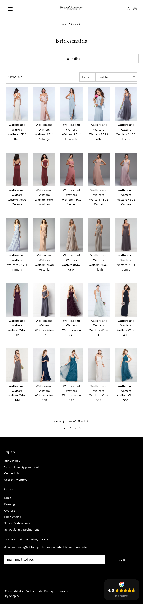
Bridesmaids (12, 517)
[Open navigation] (21, 9)
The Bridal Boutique (43, 591)
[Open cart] (135, 9)
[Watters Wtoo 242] (71, 300)
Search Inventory (15, 479)
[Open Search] (128, 9)
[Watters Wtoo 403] (126, 300)
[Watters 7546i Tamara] (17, 235)
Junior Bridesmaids (17, 523)
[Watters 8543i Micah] (99, 235)
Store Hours (12, 460)
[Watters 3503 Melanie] (17, 169)
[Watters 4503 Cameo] (126, 169)
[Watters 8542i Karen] (71, 235)
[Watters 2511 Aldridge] (44, 104)
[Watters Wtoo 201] (44, 300)
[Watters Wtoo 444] (17, 365)
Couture (9, 510)
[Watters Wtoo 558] (99, 365)
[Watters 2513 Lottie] (99, 104)
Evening (9, 504)
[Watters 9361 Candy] (126, 235)
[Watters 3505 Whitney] (44, 169)
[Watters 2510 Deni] (17, 104)
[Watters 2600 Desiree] (126, 104)
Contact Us (11, 473)
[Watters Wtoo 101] (17, 300)
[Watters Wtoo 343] (99, 300)
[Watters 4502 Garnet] (99, 169)
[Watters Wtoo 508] (44, 365)
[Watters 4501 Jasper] (71, 169)
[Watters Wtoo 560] (126, 365)
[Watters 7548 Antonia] (44, 235)
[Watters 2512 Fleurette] (71, 104)
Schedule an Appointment (21, 467)
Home (64, 24)
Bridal (8, 498)
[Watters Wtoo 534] (71, 365)
